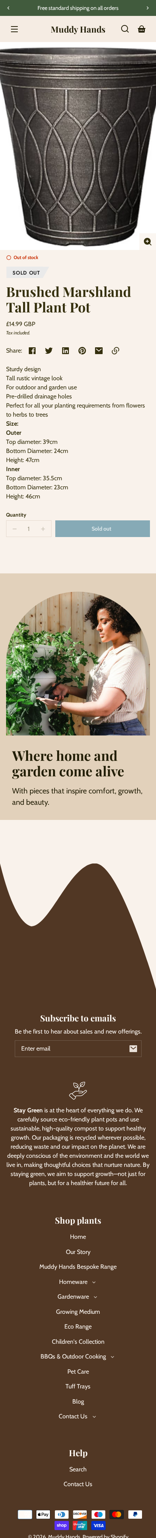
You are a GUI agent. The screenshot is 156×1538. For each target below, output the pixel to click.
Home (78, 1236)
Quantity (16, 515)
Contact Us (78, 1484)
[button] (125, 28)
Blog (78, 1401)
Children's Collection (78, 1341)
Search (78, 1469)
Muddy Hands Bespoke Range (78, 1266)
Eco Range (78, 1326)
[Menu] (14, 28)
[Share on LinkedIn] (65, 350)
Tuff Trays (78, 1386)
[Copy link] (115, 350)
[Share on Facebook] (32, 350)
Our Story (78, 1251)
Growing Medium (78, 1311)
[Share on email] (98, 350)
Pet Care (78, 1371)
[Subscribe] (133, 1048)
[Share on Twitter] (49, 350)
